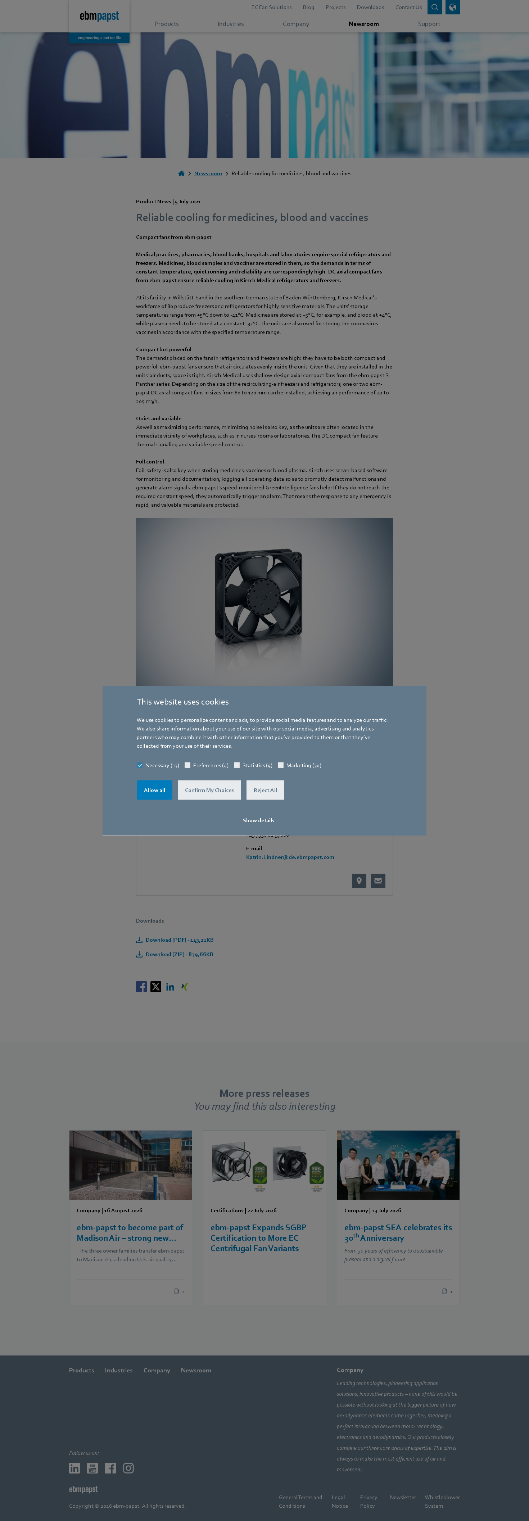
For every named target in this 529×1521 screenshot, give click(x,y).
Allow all (154, 790)
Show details (259, 820)
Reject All (265, 790)
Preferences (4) (211, 765)
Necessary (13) (162, 765)
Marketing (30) (303, 765)
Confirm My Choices (209, 790)
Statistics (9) (257, 765)
